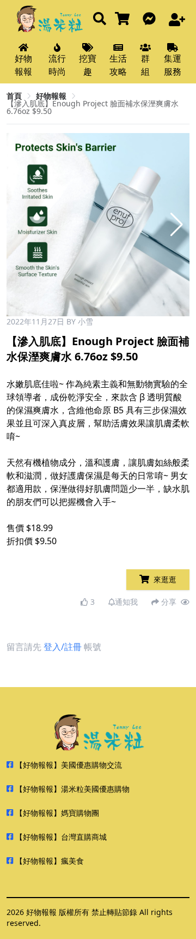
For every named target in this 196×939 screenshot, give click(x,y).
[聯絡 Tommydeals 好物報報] (151, 19)
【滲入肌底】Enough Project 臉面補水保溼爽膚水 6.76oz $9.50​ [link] (93, 107)
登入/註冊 (63, 647)
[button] (176, 225)
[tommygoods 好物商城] (124, 19)
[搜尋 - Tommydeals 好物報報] (99, 19)
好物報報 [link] (51, 96)
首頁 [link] (14, 96)
